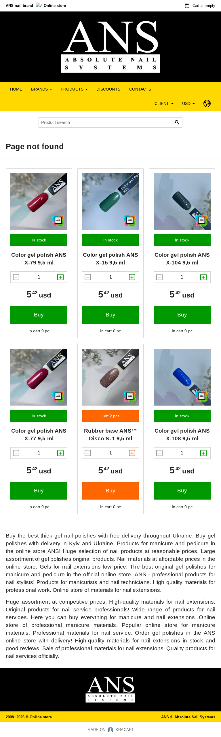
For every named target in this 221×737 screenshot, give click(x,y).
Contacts (140, 89)
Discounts (108, 89)
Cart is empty (203, 5)
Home (16, 89)
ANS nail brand (20, 5)
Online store (55, 5)
